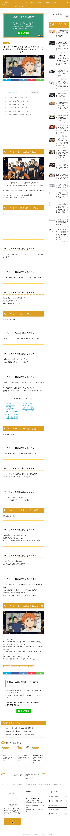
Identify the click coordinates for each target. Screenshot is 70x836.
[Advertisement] (23, 134)
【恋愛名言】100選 (50, 2)
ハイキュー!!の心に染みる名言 (17, 98)
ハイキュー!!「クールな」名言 (17, 108)
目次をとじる (35, 92)
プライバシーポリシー (32, 798)
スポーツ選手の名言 (58, 801)
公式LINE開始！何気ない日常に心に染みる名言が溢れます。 (35, 802)
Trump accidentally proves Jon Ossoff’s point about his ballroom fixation (12, 407)
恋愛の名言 (31, 666)
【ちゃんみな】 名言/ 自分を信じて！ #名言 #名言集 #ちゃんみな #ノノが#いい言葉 (28, 407)
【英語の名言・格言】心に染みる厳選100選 (17, 731)
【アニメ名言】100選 (20, 2)
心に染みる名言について (20, 6)
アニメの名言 (6, 43)
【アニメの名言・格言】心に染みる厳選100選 (18, 728)
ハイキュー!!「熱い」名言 (16, 104)
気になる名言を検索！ (55, 14)
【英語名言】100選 (35, 2)
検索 (67, 16)
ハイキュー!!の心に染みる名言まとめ (19, 114)
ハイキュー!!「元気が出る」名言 (18, 111)
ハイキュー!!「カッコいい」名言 (18, 101)
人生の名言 (14, 666)
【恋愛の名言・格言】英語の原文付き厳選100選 (19, 734)
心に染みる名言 (23, 666)
